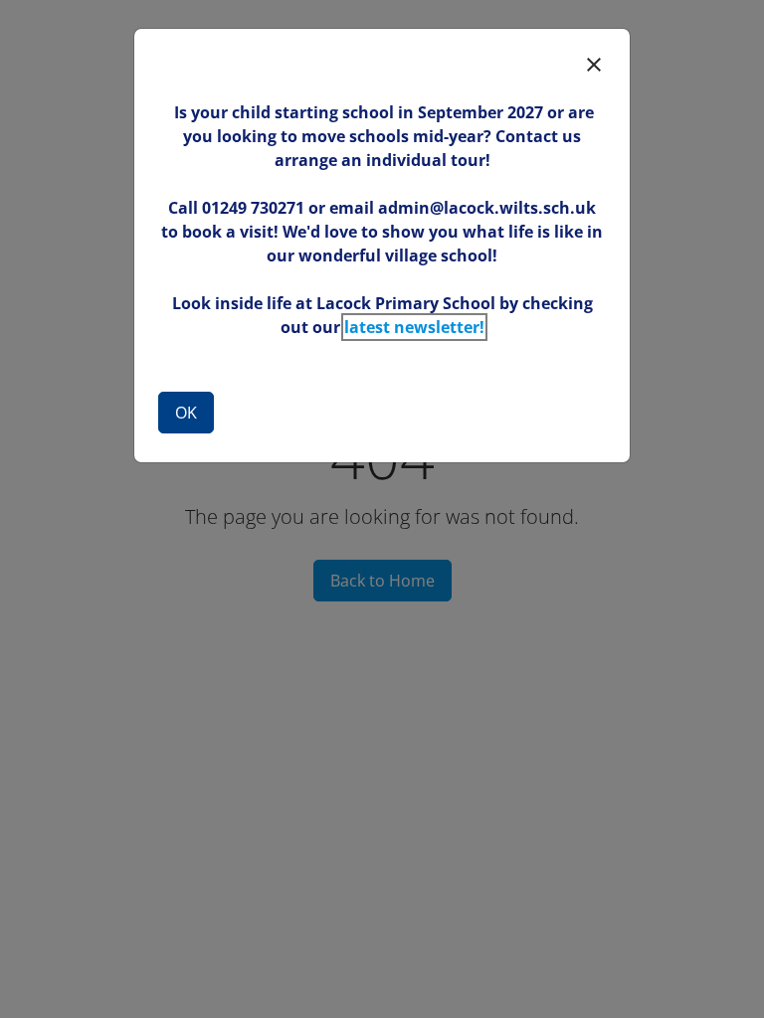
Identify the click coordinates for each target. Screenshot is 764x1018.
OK (186, 413)
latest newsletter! (414, 327)
